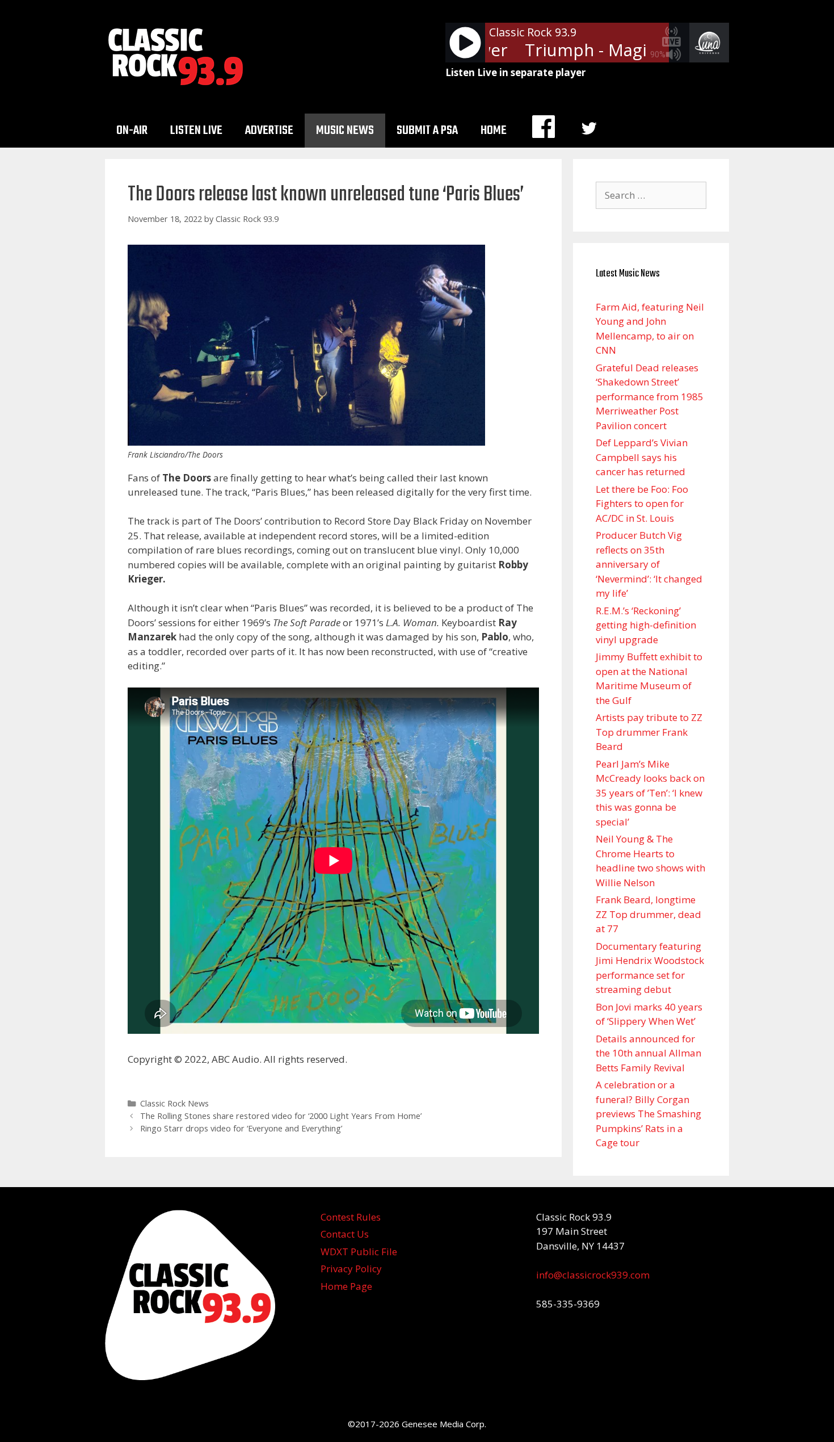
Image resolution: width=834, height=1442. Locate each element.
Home (494, 130)
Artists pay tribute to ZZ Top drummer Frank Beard (649, 732)
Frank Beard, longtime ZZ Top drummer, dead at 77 (648, 914)
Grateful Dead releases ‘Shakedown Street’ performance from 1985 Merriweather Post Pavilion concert (650, 396)
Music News (345, 130)
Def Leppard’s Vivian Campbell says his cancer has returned (642, 457)
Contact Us (345, 1233)
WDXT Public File (359, 1251)
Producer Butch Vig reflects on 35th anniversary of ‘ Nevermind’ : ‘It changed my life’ (649, 564)
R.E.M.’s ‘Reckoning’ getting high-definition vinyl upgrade (646, 625)
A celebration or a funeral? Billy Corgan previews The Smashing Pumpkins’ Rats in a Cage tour (648, 1113)
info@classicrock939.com (593, 1274)
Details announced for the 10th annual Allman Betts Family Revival (648, 1053)
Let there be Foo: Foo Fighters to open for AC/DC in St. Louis (642, 504)
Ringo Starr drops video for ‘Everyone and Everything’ (241, 1128)
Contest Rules (351, 1216)
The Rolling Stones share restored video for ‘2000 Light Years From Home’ (281, 1115)
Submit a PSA (427, 130)
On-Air (132, 130)
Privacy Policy (351, 1268)
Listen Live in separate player (515, 72)
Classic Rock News (174, 1103)
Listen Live (196, 130)
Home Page (346, 1286)
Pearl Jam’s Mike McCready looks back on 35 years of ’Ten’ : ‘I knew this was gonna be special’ (650, 792)
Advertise (269, 130)
